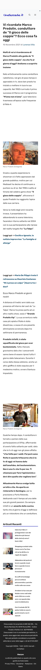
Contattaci (20, 649)
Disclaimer (20, 664)
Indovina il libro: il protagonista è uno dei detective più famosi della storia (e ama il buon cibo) (23, 535)
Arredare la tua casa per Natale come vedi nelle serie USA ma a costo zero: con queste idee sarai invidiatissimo (23, 596)
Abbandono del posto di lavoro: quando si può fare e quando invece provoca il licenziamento (23, 565)
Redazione (28, 664)
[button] (29, 15)
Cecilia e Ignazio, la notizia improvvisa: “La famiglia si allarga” (19, 239)
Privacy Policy (10, 664)
